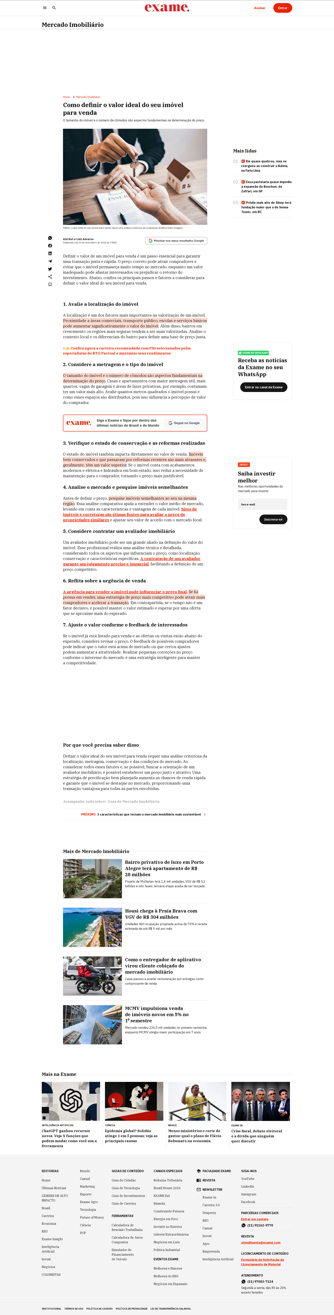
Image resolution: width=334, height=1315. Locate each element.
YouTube (247, 1179)
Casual (85, 1179)
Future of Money (92, 1217)
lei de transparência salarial (171, 1308)
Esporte (85, 1194)
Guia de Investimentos (128, 1196)
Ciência (85, 1225)
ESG (45, 1231)
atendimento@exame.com (260, 1242)
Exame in (209, 1197)
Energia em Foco (166, 1219)
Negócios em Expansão (170, 1284)
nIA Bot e (69, 239)
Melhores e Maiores (168, 1268)
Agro (206, 1244)
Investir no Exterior (168, 1227)
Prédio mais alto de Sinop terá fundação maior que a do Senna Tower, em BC (266, 207)
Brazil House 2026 (167, 1188)
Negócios (48, 1267)
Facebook (248, 1202)
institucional (51, 1308)
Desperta (209, 1213)
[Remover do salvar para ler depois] (50, 284)
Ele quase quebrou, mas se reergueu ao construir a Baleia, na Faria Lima (264, 165)
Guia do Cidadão (124, 1180)
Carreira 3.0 (211, 1205)
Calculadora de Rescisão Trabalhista (127, 1227)
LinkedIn (247, 1186)
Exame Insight (52, 1239)
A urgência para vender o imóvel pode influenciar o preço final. (125, 591)
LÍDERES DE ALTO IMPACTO (55, 1198)
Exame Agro (89, 1202)
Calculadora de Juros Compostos (127, 1240)
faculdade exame (217, 1171)
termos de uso (73, 1308)
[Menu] (45, 8)
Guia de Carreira (124, 1203)
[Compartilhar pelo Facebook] (50, 245)
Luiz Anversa (85, 239)
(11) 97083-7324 (260, 1281)
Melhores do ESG (166, 1276)
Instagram (248, 1194)
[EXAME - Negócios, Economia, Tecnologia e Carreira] (167, 8)
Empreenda (211, 1251)
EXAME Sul (162, 1196)
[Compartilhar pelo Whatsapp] (50, 238)
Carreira (48, 1216)
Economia (49, 1224)
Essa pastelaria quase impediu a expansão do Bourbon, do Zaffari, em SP (266, 186)
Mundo (85, 1171)
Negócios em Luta (167, 1242)
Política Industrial (167, 1250)
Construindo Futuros (169, 1211)
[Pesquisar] (54, 8)
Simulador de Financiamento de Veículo (123, 1254)
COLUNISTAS (51, 1275)
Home (66, 97)
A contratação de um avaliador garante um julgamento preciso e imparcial (131, 561)
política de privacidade (131, 1308)
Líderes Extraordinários (171, 1234)
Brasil (46, 1208)
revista (209, 1180)
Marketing (87, 1186)
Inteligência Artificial (50, 1249)
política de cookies (99, 1308)
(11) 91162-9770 (260, 1225)
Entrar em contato (254, 1219)
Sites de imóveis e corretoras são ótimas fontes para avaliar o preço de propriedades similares (130, 514)
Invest (46, 1259)
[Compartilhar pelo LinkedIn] (50, 253)
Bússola (159, 1203)
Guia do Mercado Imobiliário (134, 801)
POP (83, 1233)
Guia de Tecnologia (126, 1188)
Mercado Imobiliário (73, 25)
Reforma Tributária (168, 1180)
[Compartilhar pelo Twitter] (50, 269)
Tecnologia (88, 1210)
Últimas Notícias (54, 1188)
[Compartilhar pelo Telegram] (50, 261)
